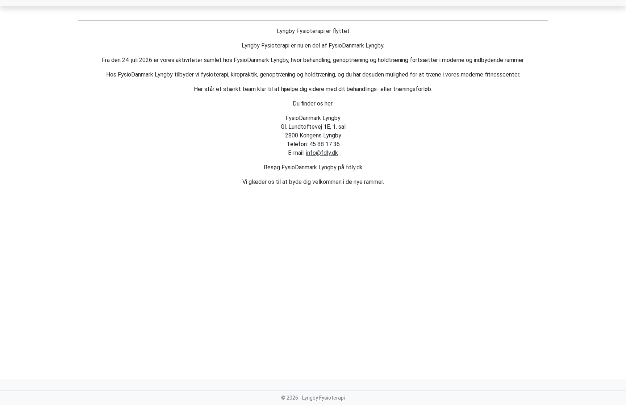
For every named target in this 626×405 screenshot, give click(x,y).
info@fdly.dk (322, 152)
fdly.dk (354, 167)
